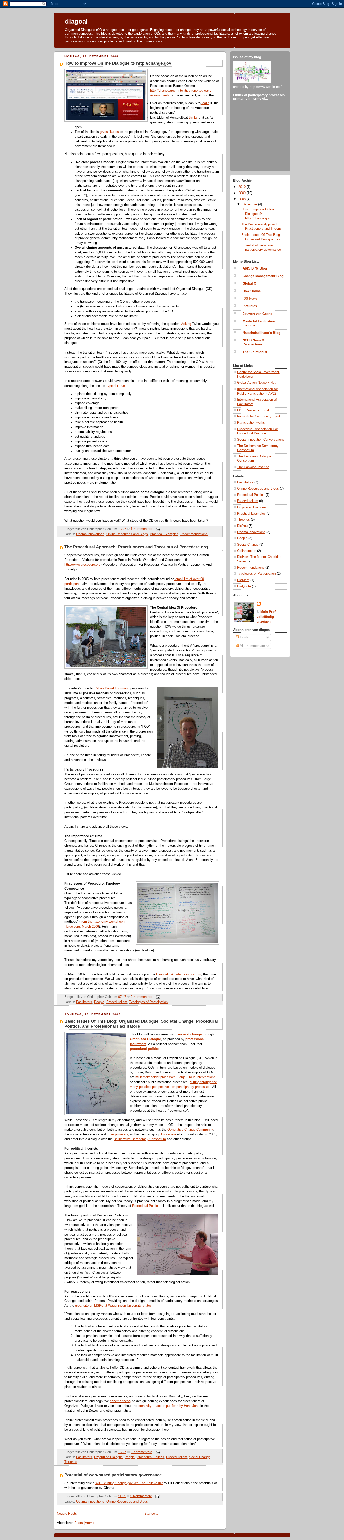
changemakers (117, 1134)
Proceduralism (116, 1002)
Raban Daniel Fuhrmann (111, 688)
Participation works (251, 423)
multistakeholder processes (155, 1077)
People (99, 1002)
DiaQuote (244, 586)
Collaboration (246, 551)
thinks (193, 117)
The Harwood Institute (253, 467)
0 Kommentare (141, 997)
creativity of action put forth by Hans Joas (168, 1406)
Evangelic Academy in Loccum (178, 974)
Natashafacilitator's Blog (261, 333)
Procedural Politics (146, 1206)
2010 (242, 187)
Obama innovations (90, 534)
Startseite (151, 1513)
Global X (249, 283)
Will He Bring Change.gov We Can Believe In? (129, 1483)
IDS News (250, 298)
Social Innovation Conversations (260, 439)
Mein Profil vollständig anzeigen (267, 616)
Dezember (250, 204)
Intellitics (250, 306)
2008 (242, 199)
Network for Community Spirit (258, 416)
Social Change (199, 1457)
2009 (242, 193)
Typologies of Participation (148, 1002)
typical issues (117, 386)
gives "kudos (109, 132)
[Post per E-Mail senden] (157, 529)
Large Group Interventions (196, 1077)
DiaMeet (243, 580)
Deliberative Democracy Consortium (140, 1139)
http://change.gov (162, 90)
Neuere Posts (67, 1513)
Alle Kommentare (252, 646)
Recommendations (194, 534)
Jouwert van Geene (257, 314)
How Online (252, 291)
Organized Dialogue (108, 1457)
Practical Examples (164, 534)
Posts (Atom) (84, 1523)
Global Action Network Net (256, 382)
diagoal (76, 21)
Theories (70, 1462)
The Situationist (255, 352)
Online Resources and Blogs (127, 534)
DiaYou (242, 526)
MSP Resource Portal (253, 410)
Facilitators (84, 1002)
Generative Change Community (190, 1129)
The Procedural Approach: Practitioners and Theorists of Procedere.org (136, 547)
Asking (186, 324)
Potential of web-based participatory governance (113, 1475)
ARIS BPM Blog (255, 268)
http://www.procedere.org (82, 564)
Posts (244, 637)
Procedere (168, 1134)
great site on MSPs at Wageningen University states (113, 1305)
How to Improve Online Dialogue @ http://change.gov (117, 63)
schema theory (120, 1401)
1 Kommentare (141, 529)
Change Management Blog (263, 276)
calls (205, 103)
